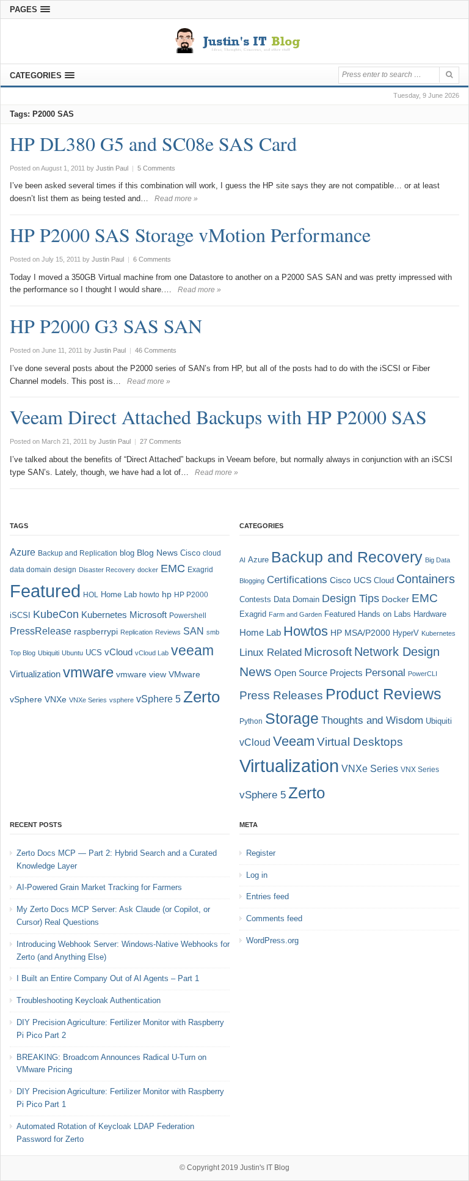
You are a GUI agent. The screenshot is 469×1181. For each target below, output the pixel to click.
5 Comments (156, 168)
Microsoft (148, 615)
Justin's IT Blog (264, 1167)
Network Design (397, 651)
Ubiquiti (48, 653)
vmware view (141, 674)
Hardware (429, 614)
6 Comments (152, 259)
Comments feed (274, 918)
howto (149, 594)
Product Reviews (383, 693)
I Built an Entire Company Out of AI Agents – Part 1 (107, 978)
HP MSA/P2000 (360, 633)
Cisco (190, 552)
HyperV (406, 633)
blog (127, 552)
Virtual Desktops (360, 741)
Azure (22, 552)
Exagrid (200, 569)
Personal (385, 673)
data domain (30, 569)
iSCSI (20, 615)
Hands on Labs (384, 614)
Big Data (437, 560)
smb (212, 632)
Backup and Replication (77, 553)
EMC (173, 568)
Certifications (297, 580)
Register (260, 853)
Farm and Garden (295, 614)
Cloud (384, 580)
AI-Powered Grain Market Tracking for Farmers (99, 887)
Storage (292, 718)
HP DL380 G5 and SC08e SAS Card (153, 143)
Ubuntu (72, 653)
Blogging (251, 580)
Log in (256, 875)
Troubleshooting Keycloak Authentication (88, 1000)
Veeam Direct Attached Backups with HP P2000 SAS (218, 416)
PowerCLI (422, 673)
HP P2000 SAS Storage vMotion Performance (190, 234)
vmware (88, 672)
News (255, 671)
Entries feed (267, 896)
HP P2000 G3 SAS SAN (106, 325)
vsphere (121, 700)
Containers (425, 579)
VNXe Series (88, 700)
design (65, 569)
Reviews (168, 632)
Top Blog (22, 653)
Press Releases (281, 695)
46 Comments (155, 350)
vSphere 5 (158, 699)
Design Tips (350, 598)
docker (147, 569)
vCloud (118, 652)
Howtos (305, 631)
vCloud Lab (152, 653)
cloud (212, 553)
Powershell (187, 615)
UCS (93, 652)
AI (242, 560)
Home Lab (119, 594)
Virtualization (35, 674)
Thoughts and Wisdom (372, 720)
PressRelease (40, 630)
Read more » (176, 198)
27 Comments (160, 441)
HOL (90, 594)
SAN (193, 630)
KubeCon (56, 614)
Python (251, 721)
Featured (45, 591)
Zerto (201, 696)
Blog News (157, 552)
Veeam (293, 741)
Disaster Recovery (107, 569)
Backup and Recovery (347, 556)
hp (167, 594)
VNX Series (420, 769)
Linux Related (270, 652)
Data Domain (296, 599)
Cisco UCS (350, 580)
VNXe (56, 699)
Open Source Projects (318, 673)
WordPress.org (272, 940)
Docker (395, 599)
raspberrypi (96, 631)
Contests (255, 599)
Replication (136, 632)
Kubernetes (104, 614)
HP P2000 (191, 594)
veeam (192, 650)
